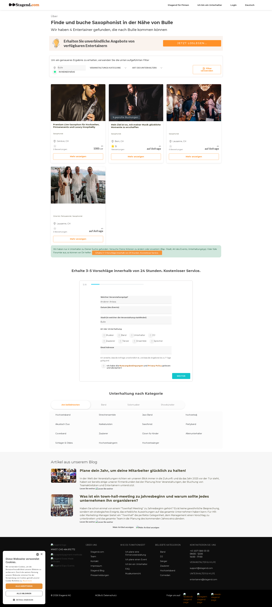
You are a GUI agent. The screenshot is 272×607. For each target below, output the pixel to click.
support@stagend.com (201, 568)
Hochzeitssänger (150, 443)
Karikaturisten (105, 424)
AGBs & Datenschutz (106, 595)
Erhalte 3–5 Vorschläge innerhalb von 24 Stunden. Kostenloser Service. (127, 253)
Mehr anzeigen (78, 156)
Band (123, 335)
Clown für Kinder (150, 433)
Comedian (165, 575)
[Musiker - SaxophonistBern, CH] (136, 102)
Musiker (110, 335)
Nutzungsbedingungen (131, 366)
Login (233, 5)
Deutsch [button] (250, 5)
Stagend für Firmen (178, 5)
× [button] (41, 554)
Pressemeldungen (100, 575)
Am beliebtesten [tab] (70, 404)
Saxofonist (147, 424)
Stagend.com (97, 552)
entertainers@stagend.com (203, 579)
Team (93, 556)
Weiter (181, 376)
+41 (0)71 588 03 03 (199, 551)
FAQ (127, 569)
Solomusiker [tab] (134, 404)
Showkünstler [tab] (167, 404)
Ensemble (141, 341)
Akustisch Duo (62, 424)
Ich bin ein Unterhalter (209, 5)
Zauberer (110, 341)
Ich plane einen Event (136, 559)
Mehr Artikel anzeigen (123, 527)
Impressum (96, 566)
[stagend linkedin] (216, 597)
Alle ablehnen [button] (24, 593)
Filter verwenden (207, 69)
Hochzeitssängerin (108, 443)
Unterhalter (139, 335)
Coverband (60, 433)
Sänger (163, 561)
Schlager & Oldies (64, 443)
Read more (27, 581)
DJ (153, 335)
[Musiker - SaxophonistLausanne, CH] (194, 102)
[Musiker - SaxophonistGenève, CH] (78, 102)
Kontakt (94, 561)
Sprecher (158, 341)
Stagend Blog (97, 570)
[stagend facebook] (188, 598)
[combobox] (37, 554)
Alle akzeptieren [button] (24, 586)
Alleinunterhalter (194, 433)
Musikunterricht (133, 573)
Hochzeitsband (62, 415)
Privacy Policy (155, 366)
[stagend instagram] (202, 598)
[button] (24, 599)
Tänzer (125, 341)
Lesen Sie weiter (87, 488)
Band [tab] (103, 404)
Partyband (191, 424)
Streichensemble (107, 415)
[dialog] (24, 577)
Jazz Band (147, 415)
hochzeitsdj (191, 415)
